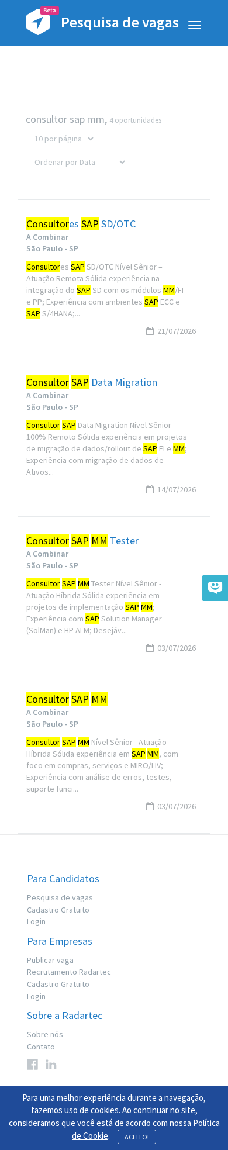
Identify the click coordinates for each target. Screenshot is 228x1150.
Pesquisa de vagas (60, 897)
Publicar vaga (50, 960)
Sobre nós (45, 1034)
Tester (82, 541)
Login (36, 921)
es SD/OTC (81, 224)
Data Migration (91, 382)
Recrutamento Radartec (69, 971)
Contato (41, 1046)
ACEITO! (137, 1136)
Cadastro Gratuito (58, 909)
